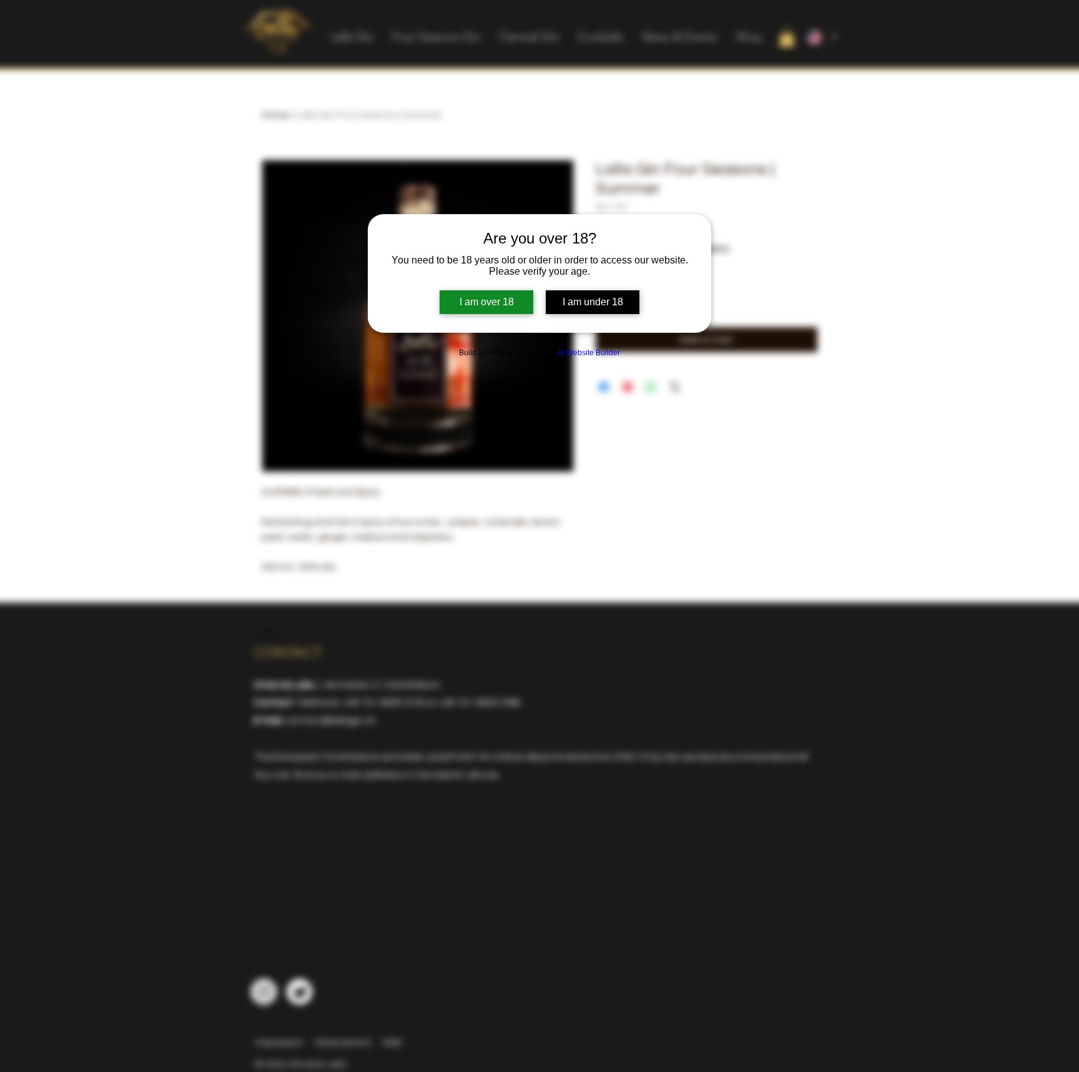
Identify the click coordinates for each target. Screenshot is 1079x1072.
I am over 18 (487, 302)
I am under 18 (593, 302)
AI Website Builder (589, 352)
